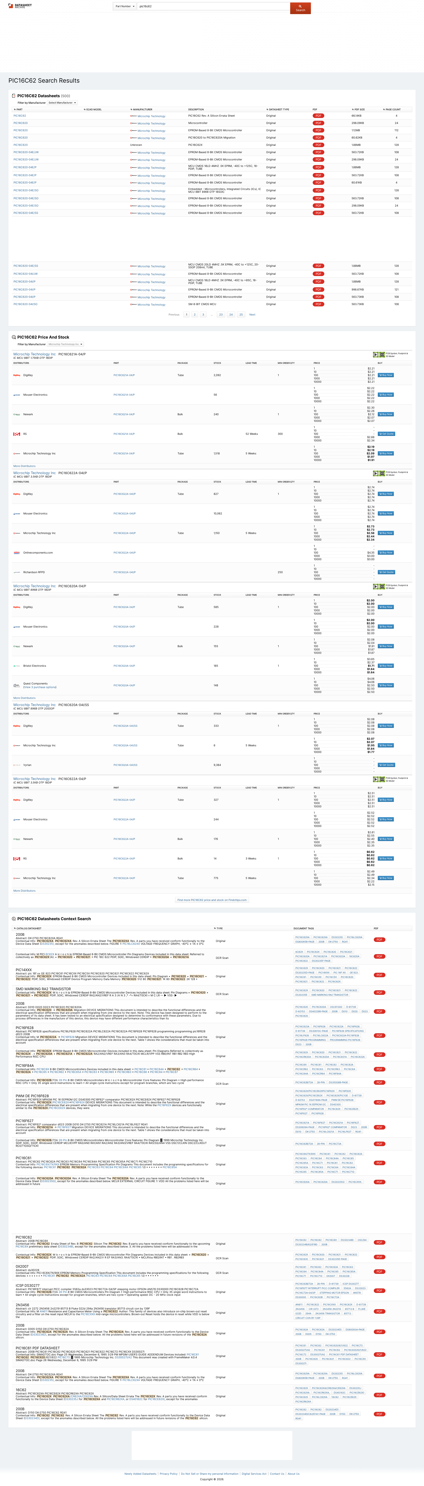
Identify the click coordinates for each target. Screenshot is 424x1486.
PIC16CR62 (57, 1072)
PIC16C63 (91, 1072)
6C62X (50, 954)
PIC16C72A (335, 1143)
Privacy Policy (169, 1473)
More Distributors (24, 466)
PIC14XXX (323, 972)
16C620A (354, 956)
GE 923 (354, 972)
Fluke (361, 1309)
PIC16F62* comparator (309, 1108)
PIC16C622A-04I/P (125, 493)
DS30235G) (48, 1181)
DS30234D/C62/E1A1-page (310, 1414)
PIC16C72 (64, 1357)
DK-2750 (333, 941)
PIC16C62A (347, 1064)
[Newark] (18, 414)
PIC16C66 (141, 1072)
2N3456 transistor (327, 1313)
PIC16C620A (302, 956)
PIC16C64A (157, 1069)
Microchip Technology (151, 116)
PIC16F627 (301, 1113)
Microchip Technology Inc (35, 354)
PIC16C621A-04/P (124, 375)
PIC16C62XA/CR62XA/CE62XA (328, 1388)
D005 (308, 1334)
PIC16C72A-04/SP (305, 1292)
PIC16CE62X (351, 1108)
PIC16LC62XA (131, 943)
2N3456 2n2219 (332, 1309)
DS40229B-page (318, 1011)
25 (241, 314)
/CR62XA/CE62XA (81, 1396)
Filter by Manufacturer (32, 102)
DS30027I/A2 (123, 1357)
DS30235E (301, 994)
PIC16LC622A (320, 1035)
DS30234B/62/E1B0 (306, 1244)
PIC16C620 (330, 951)
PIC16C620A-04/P (124, 607)
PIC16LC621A (326, 1131)
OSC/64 (362, 1239)
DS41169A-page (318, 1099)
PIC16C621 (346, 951)
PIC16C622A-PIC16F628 (345, 1035)
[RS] (18, 434)
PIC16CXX (315, 977)
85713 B (349, 1309)
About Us (293, 1473)
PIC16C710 (348, 1171)
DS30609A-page (304, 1127)
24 (231, 314)
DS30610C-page (318, 1030)
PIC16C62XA (302, 937)
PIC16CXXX (88, 1314)
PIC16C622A (338, 956)
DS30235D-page (304, 972)
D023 (365, 1011)
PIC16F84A (335, 1073)
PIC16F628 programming (310, 1039)
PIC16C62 (331, 1064)
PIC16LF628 (302, 1035)
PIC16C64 (156, 1072)
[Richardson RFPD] (18, 572)
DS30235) (47, 943)
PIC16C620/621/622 (336, 1345)
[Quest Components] (18, 685)
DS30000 (300, 1297)
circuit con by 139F (307, 1317)
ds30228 (344, 1275)
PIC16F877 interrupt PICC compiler (317, 1288)
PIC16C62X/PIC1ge (337, 1095)
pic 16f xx (340, 972)
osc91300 (336, 1006)
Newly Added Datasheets (140, 1473)
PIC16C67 (172, 1072)
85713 (347, 1313)
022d (298, 1313)
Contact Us (277, 1473)
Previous (174, 314)
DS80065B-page (304, 941)
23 (221, 314)
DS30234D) (38, 1334)
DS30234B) (66, 1246)
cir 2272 (313, 1309)
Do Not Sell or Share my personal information (209, 1473)
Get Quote (388, 433)
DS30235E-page (337, 1259)
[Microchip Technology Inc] (18, 453)
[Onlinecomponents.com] (18, 553)
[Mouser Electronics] (18, 395)
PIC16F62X (78, 1102)
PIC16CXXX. (355, 1181)
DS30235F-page (321, 960)
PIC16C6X (43, 1069)
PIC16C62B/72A (304, 1082)
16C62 (335, 1397)
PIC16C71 (317, 1162)
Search (300, 10)
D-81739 (351, 1006)
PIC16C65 (41, 1072)
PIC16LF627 (344, 1131)
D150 (318, 1334)
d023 (298, 1044)
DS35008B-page (338, 1082)
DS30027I (300, 1363)
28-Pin (63, 1080)
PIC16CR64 (191, 1069)
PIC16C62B (316, 1297)
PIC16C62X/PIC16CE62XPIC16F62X (315, 1091)
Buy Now (387, 375)
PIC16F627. (353, 1122)
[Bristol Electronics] (18, 666)
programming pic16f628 (345, 1039)
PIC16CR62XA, (116, 1399)
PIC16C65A (74, 1072)
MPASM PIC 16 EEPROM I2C (310, 1104)
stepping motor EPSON (334, 1292)
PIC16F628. (353, 1026)
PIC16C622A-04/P (124, 799)
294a (308, 1313)
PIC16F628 (68, 1037)
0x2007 (330, 1275)
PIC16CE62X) (156, 1399)
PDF (318, 115)
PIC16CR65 (107, 1072)
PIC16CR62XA (303, 1401)
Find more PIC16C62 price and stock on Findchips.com (212, 900)
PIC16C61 (300, 977)
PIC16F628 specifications (348, 1030)
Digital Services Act (254, 1473)
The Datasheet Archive (20, 6)
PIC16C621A (320, 956)
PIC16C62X (313, 951)
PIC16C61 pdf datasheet (344, 1354)
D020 (355, 1011)
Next (252, 314)
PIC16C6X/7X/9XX (48, 1164)
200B (321, 941)
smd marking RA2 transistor (329, 994)
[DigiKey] (18, 375)
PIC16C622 (301, 960)
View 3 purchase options (39, 687)
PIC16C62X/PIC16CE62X (308, 1095)
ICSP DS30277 (351, 1283)
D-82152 (300, 1011)
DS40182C (136, 1399)
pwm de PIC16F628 (342, 1099)
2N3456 (300, 1309)
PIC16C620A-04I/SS (125, 725)
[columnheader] (47, 109)
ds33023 (360, 1288)
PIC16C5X (331, 977)
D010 (344, 1011)
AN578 (357, 1292)
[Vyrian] (18, 765)
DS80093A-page (355, 1329)
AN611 (44, 1311)
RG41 (345, 941)
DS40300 (335, 1104)
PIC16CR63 (124, 1072)
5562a (347, 1288)
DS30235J (71, 1399)
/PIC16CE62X (60, 1102)
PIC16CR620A (303, 1056)
